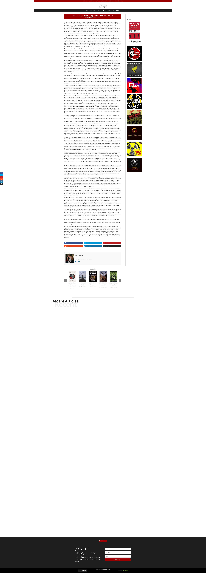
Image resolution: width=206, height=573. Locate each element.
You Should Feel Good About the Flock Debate (103, 452)
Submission (117, 10)
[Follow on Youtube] (106, 541)
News (91, 10)
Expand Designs (125, 570)
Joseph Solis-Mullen (101, 379)
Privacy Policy (106, 570)
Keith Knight (117, 1)
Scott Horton (85, 1)
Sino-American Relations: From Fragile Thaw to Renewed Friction (103, 378)
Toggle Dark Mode (82, 570)
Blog (113, 10)
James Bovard (97, 1)
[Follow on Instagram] (102, 541)
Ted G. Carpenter (104, 1)
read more (103, 381)
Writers (121, 1)
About (87, 10)
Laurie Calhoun (91, 1)
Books (94, 10)
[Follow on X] (100, 541)
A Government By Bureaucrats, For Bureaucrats (103, 526)
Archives (104, 10)
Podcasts (98, 10)
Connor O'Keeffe (101, 453)
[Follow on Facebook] (104, 541)
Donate (109, 10)
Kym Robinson (90, 17)
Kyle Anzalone (111, 1)
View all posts (77, 261)
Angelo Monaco (101, 527)
